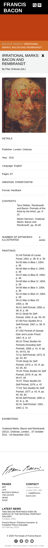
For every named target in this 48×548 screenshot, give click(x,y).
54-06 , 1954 (30, 268)
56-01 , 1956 (29, 307)
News (5, 498)
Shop (5, 500)
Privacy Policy (33, 546)
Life (4, 490)
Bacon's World (12, 44)
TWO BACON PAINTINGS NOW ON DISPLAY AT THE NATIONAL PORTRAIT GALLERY (21, 514)
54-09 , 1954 (30, 287)
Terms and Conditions (20, 546)
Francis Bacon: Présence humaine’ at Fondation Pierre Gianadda (19, 524)
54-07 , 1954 (30, 275)
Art (4, 487)
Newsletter (8, 546)
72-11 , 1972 (29, 354)
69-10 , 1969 (28, 345)
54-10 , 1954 (30, 294)
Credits (41, 546)
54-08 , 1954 (30, 281)
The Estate (8, 495)
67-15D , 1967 (29, 334)
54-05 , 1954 (29, 262)
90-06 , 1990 (29, 398)
